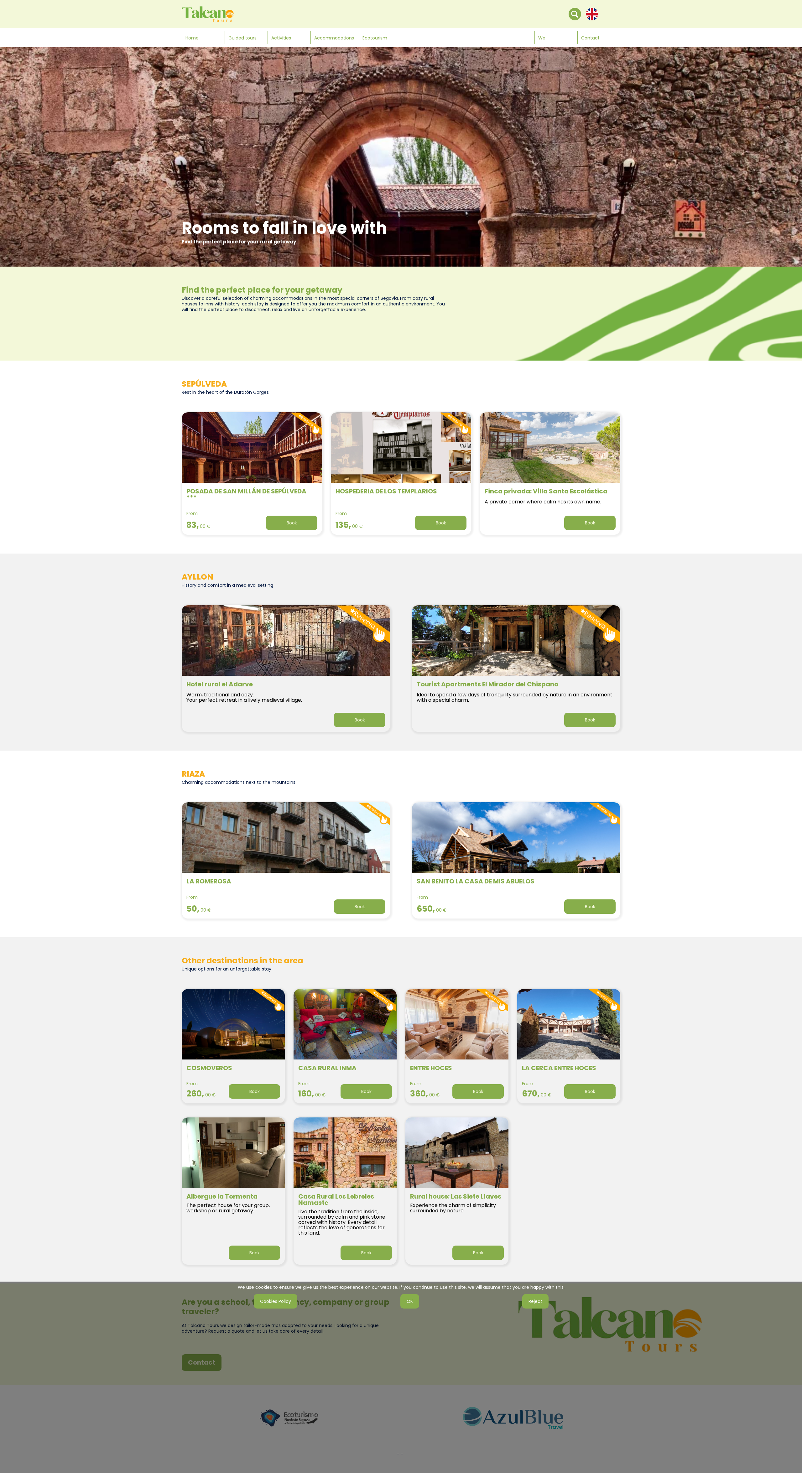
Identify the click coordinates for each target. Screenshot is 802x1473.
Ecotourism (374, 38)
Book (292, 523)
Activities (281, 38)
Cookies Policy (275, 1301)
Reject (535, 1301)
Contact (590, 38)
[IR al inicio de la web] (208, 14)
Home (192, 38)
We (541, 38)
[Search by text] (575, 14)
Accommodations (334, 38)
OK (410, 1301)
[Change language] (592, 14)
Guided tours (242, 38)
